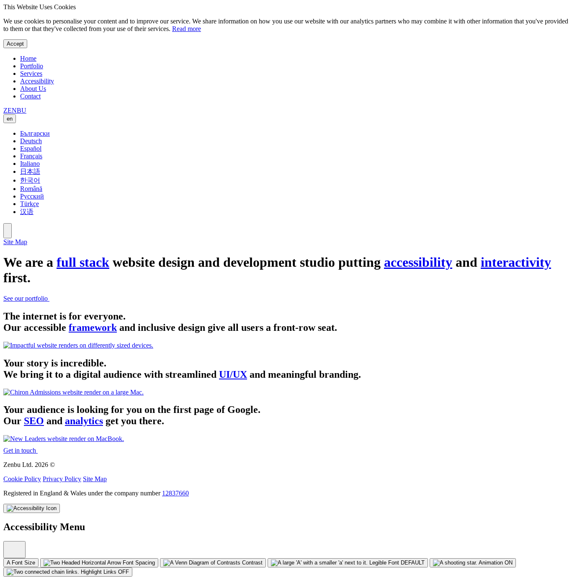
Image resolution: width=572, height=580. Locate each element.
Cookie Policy (22, 478)
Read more (186, 28)
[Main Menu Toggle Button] (7, 230)
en (10, 119)
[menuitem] (14, 549)
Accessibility (37, 81)
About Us (33, 88)
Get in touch (20, 450)
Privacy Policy (62, 478)
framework (93, 327)
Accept (15, 44)
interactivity (516, 262)
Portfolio (31, 66)
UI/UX (233, 374)
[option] (294, 133)
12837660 (175, 493)
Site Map (15, 241)
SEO (34, 420)
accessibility (418, 262)
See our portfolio (26, 298)
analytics (84, 420)
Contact (30, 96)
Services (31, 73)
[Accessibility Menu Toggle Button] (31, 508)
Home (28, 58)
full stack (83, 262)
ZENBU (14, 110)
